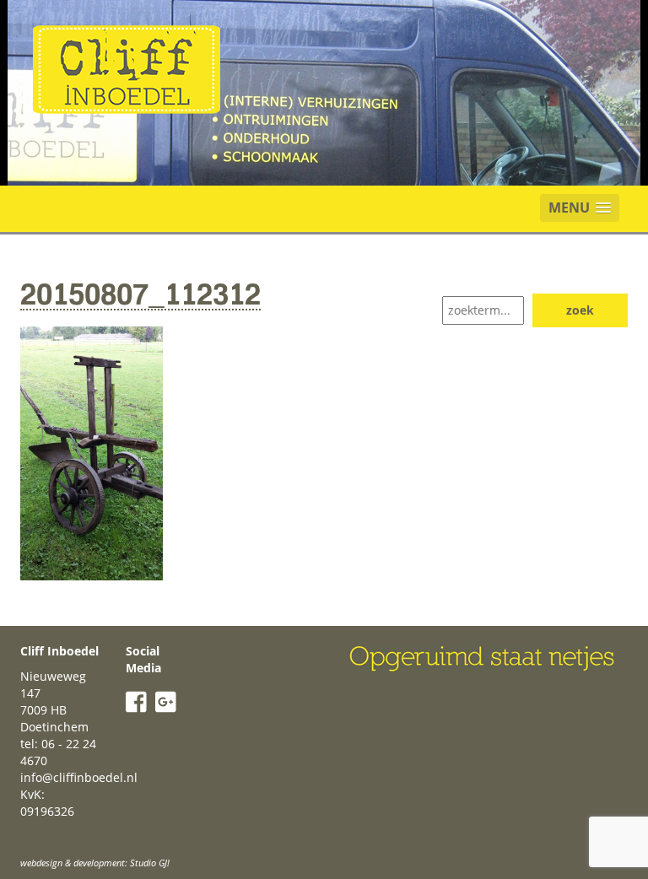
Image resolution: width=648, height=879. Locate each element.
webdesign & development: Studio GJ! (95, 862)
